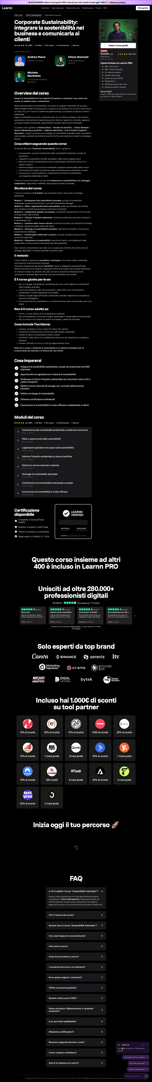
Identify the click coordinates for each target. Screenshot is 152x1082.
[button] (132, 1048)
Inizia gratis (143, 8)
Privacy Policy (95, 1078)
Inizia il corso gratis (118, 45)
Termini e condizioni (118, 1078)
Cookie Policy (105, 1078)
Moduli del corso (73, 8)
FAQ (105, 8)
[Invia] (146, 1076)
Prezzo (98, 8)
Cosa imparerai (57, 8)
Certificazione (87, 8)
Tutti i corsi (18, 15)
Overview (45, 8)
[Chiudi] (147, 1044)
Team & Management (34, 15)
